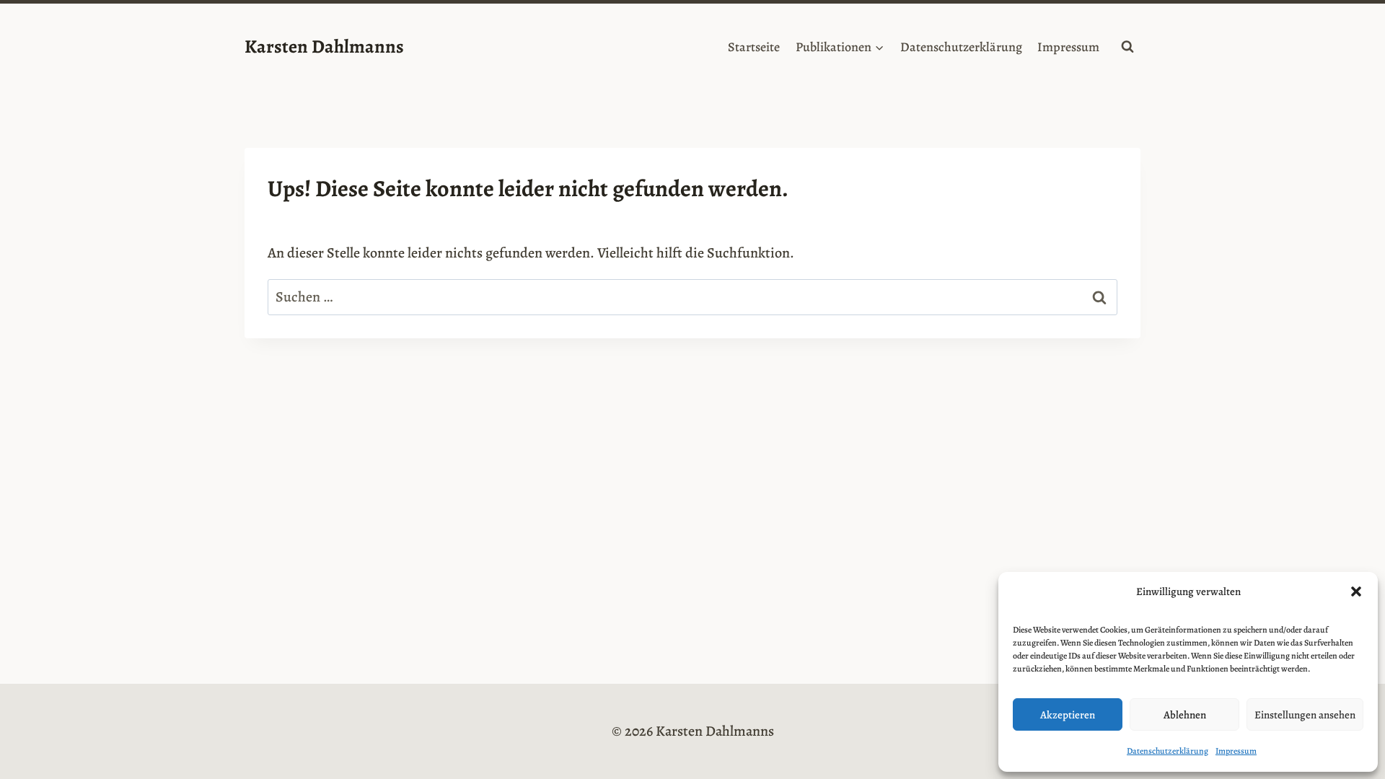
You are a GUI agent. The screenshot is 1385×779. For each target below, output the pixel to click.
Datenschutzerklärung (1167, 751)
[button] (1356, 591)
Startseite (754, 47)
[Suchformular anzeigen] (1127, 47)
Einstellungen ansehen (1304, 715)
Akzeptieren (1067, 715)
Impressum (1236, 751)
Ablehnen (1185, 715)
